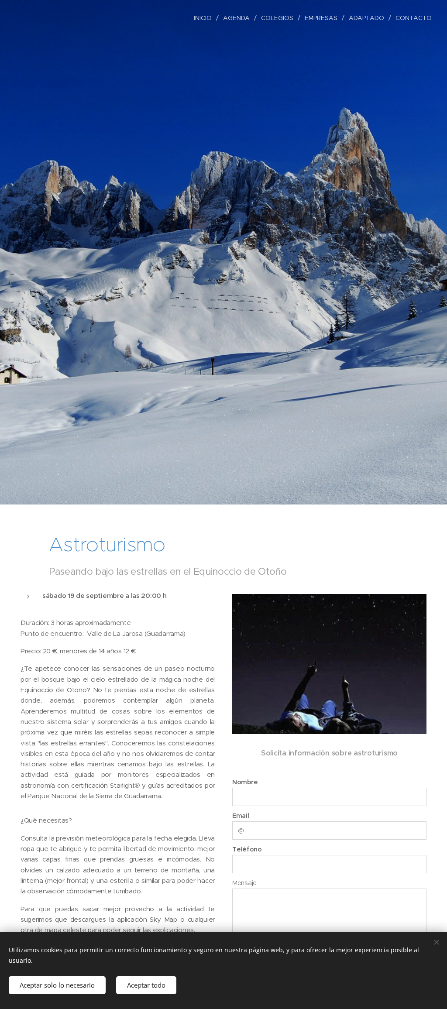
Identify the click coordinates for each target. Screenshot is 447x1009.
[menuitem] (205, 18)
